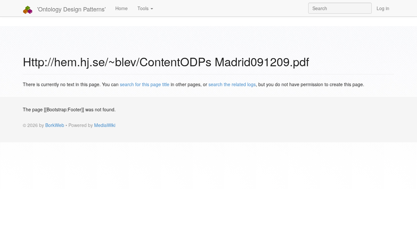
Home (121, 8)
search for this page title (144, 84)
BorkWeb (54, 125)
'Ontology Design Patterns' (71, 9)
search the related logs (232, 84)
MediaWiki (104, 125)
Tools (143, 8)
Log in (383, 8)
